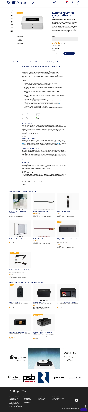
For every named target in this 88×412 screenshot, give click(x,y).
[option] (13, 378)
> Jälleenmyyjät (27, 402)
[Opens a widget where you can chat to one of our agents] (83, 409)
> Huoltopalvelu (41, 399)
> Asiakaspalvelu (41, 398)
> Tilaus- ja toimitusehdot (58, 398)
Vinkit (49, 6)
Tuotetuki (56, 6)
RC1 (59, 103)
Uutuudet (37, 6)
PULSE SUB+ (24, 143)
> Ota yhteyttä (26, 398)
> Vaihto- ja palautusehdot (58, 401)
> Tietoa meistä (27, 399)
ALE (44, 6)
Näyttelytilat (73, 4)
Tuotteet (29, 6)
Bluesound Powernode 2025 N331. (68, 34)
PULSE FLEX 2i (58, 143)
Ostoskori (66, 4)
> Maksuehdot (55, 399)
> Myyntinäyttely (27, 401)
